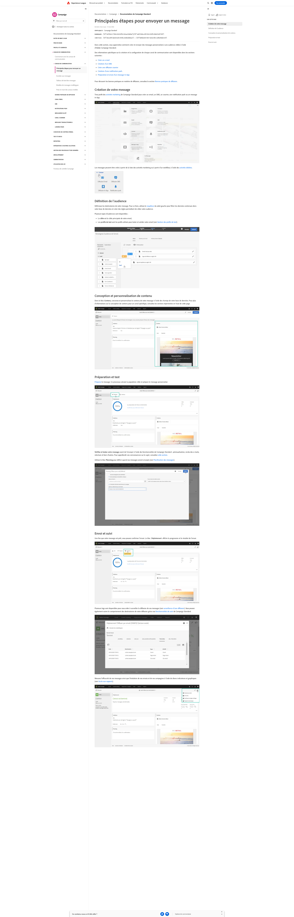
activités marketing (113, 94)
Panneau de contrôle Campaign (64, 169)
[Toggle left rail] (85, 9)
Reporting (57, 141)
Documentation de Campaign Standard (135, 14)
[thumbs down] (167, 914)
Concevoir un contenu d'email (63, 132)
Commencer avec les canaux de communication (65, 58)
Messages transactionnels (64, 122)
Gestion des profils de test (167, 222)
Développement (59, 155)
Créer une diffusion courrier (108, 67)
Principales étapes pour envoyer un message (69, 69)
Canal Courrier (60, 118)
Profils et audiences (60, 47)
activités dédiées (186, 167)
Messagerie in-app (60, 113)
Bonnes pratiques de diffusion (166, 81)
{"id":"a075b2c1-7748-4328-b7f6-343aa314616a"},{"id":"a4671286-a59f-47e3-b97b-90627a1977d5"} (133, 34)
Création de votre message (217, 24)
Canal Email (59, 99)
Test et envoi (58, 136)
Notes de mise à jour (60, 38)
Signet (213, 15)
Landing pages (59, 127)
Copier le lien (222, 15)
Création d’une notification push (110, 71)
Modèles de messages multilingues (67, 85)
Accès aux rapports (105, 681)
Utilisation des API (59, 164)
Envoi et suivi (212, 42)
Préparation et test (214, 38)
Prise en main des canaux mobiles (67, 90)
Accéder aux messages (63, 76)
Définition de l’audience (215, 28)
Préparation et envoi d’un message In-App (113, 75)
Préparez (98, 382)
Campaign (113, 14)
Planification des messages (164, 460)
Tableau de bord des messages (66, 80)
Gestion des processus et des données (66, 150)
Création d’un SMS (105, 64)
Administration (59, 159)
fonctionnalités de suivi (164, 611)
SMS (56, 104)
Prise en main (58, 43)
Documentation (100, 14)
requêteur (150, 206)
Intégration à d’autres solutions (64, 146)
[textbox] (68, 21)
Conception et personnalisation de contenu (221, 33)
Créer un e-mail (104, 60)
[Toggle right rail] (208, 9)
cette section (162, 455)
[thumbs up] (162, 914)
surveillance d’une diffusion (174, 608)
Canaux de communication (61, 52)
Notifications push (61, 108)
